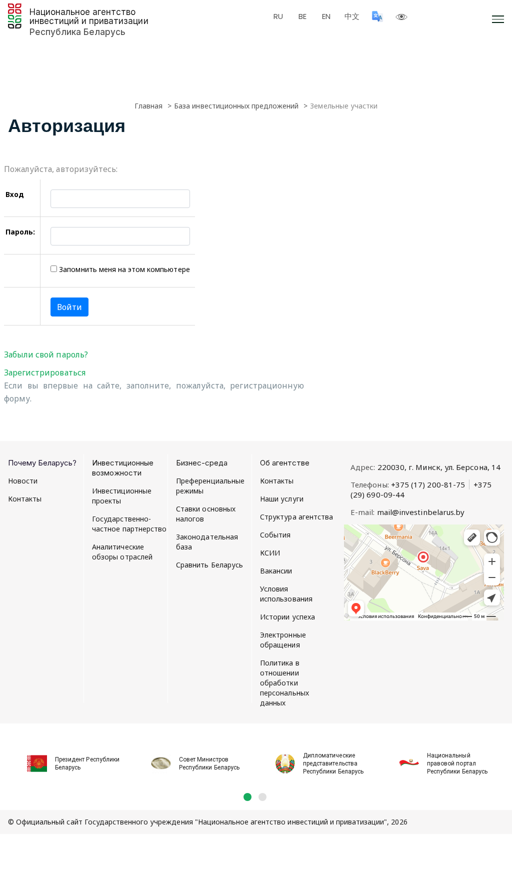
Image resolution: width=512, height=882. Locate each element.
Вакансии (276, 571)
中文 (352, 16)
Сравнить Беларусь (209, 565)
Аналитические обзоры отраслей (122, 552)
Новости (23, 481)
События (275, 535)
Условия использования (286, 594)
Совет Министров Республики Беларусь (209, 763)
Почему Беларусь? (42, 463)
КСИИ (270, 553)
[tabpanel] (70, 758)
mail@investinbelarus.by (421, 512)
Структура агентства (296, 517)
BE (302, 16)
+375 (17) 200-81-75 (428, 485)
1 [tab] (248, 797)
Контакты (25, 499)
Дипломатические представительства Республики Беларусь (333, 763)
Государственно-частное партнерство (129, 524)
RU (278, 16)
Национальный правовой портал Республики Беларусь (457, 763)
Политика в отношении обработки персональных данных (284, 683)
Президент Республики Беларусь (87, 763)
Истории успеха (287, 617)
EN (326, 16)
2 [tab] (262, 797)
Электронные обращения (283, 640)
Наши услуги (282, 499)
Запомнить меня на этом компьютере (123, 269)
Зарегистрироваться (45, 372)
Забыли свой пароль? (46, 354)
